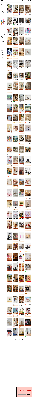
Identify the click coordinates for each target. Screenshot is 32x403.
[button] (29, 0)
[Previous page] (16, 339)
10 (22, 339)
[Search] (22, 0)
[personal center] (26, 0)
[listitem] (9, 10)
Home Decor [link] (7, 3)
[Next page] (23, 339)
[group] (3, 12)
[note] (15, 12)
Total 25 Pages (15, 339)
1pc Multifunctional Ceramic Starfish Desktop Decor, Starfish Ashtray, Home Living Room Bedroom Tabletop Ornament (15, 79)
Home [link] (1, 3)
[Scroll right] (30, 1)
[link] (27, 0)
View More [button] (3, 30)
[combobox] (8, 4)
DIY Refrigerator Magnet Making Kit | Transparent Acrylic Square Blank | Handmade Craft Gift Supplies (15, 218)
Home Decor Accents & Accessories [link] (11, 3)
